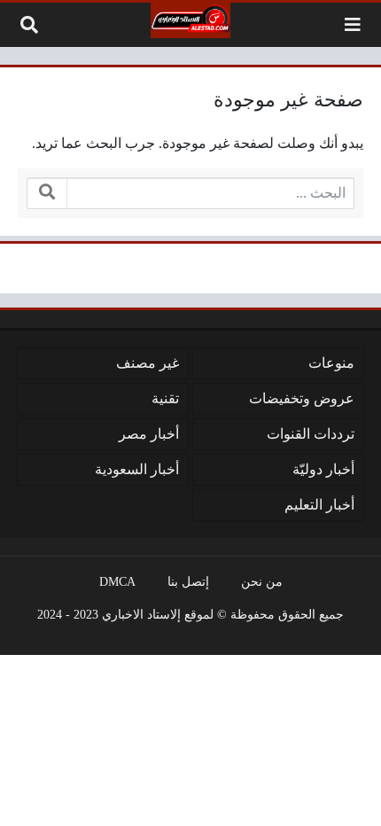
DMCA (117, 581)
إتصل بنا (188, 581)
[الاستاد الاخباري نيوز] (190, 20)
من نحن (262, 581)
